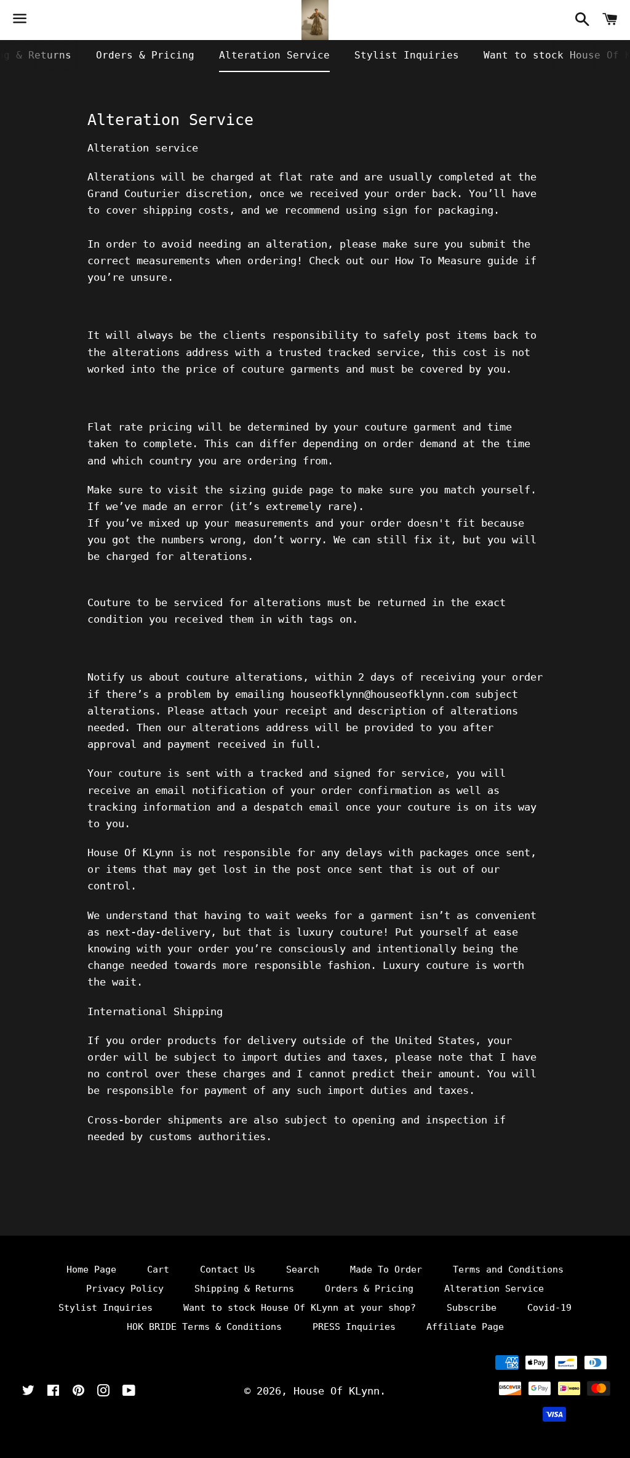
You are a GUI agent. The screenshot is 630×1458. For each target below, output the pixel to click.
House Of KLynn (336, 1391)
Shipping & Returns (244, 1288)
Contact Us (227, 1269)
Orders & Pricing (145, 55)
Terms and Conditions (508, 1269)
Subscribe (471, 1307)
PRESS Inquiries (354, 1326)
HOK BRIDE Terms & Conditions (204, 1326)
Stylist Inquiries (406, 55)
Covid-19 (549, 1307)
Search (302, 1269)
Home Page (91, 1269)
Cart (158, 1269)
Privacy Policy (125, 1288)
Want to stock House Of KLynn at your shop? (299, 1307)
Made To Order (386, 1269)
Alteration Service (274, 55)
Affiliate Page (465, 1326)
